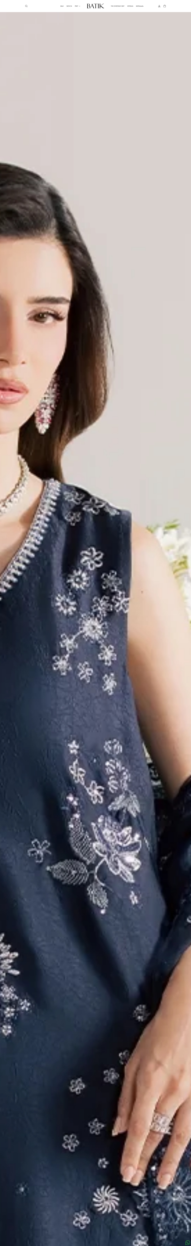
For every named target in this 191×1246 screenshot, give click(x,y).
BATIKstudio (140, 6)
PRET (77, 6)
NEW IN (69, 6)
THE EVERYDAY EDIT (117, 6)
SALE (62, 6)
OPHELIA (130, 6)
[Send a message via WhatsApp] (187, 1242)
